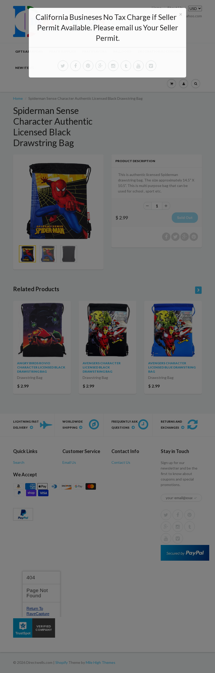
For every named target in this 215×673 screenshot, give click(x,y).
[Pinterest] (88, 65)
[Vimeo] (151, 65)
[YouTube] (138, 65)
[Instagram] (113, 65)
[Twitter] (63, 65)
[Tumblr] (126, 65)
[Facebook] (75, 65)
